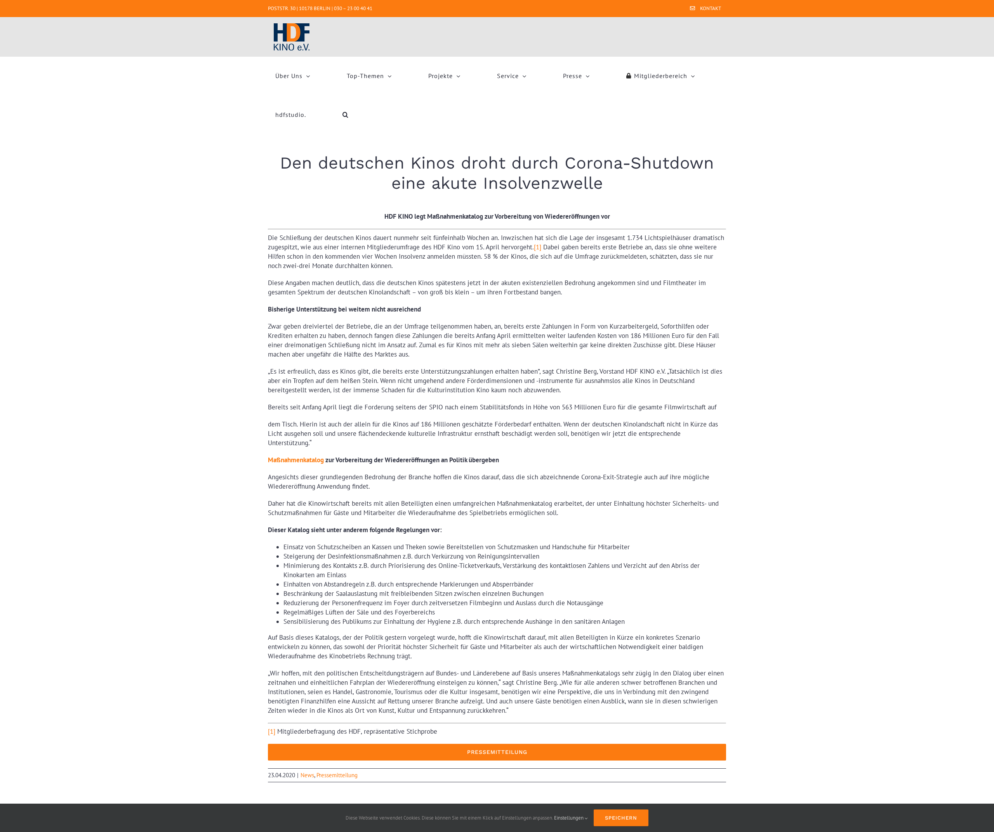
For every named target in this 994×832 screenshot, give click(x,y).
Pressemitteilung (337, 775)
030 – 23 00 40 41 (353, 8)
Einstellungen (569, 818)
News (307, 775)
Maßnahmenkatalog (296, 460)
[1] (537, 247)
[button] (345, 114)
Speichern (621, 818)
